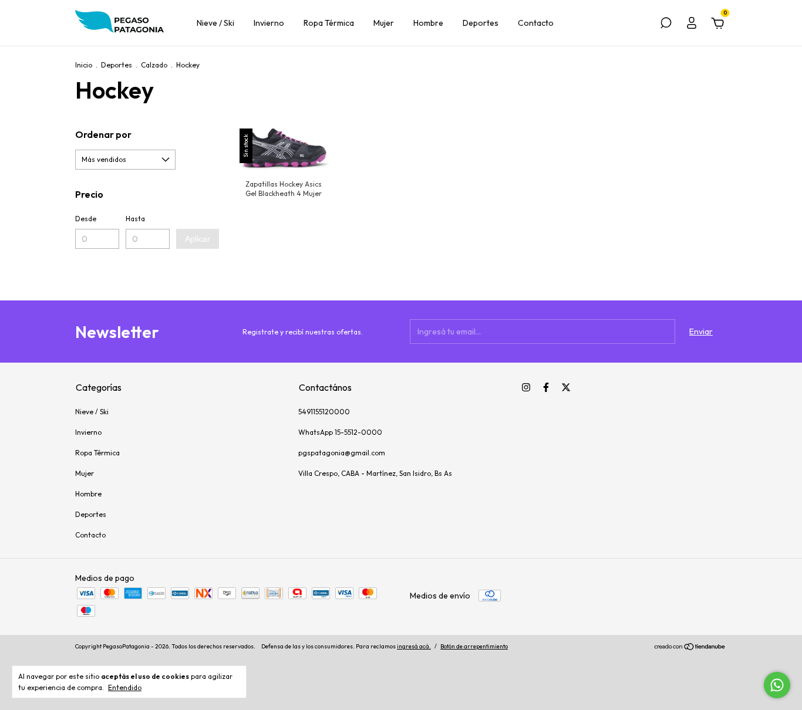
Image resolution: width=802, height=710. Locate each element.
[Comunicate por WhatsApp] (777, 685)
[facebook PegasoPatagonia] (546, 387)
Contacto (536, 23)
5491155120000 (324, 411)
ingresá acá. (414, 646)
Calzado (154, 64)
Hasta (135, 218)
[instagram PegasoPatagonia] (526, 387)
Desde (85, 218)
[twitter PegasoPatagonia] (566, 387)
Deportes (480, 23)
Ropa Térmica (329, 23)
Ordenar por (103, 134)
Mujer (383, 23)
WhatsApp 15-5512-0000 (340, 432)
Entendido (124, 687)
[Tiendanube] (690, 648)
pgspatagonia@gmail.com (341, 452)
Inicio (83, 64)
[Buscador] (666, 24)
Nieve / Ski (215, 23)
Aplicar (197, 239)
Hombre (428, 23)
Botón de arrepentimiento (474, 646)
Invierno (269, 23)
